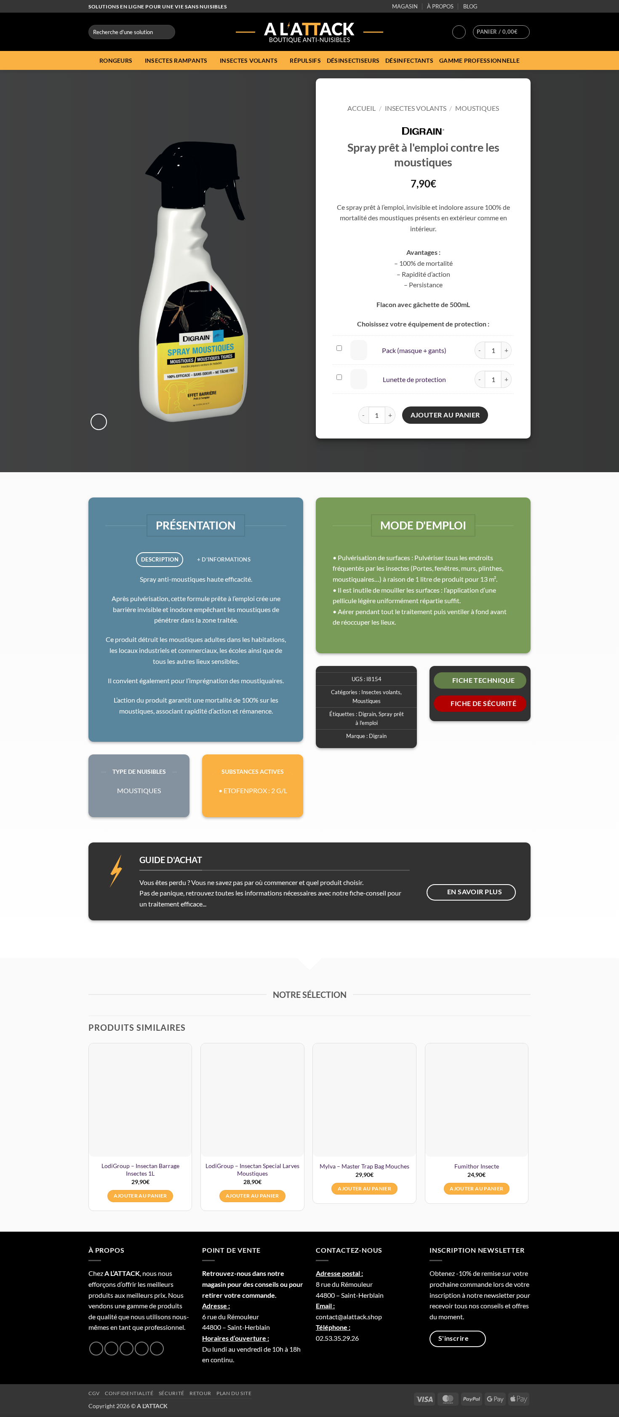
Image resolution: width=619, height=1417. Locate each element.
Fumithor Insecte (476, 1166)
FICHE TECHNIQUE (483, 680)
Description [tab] (160, 559)
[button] (501, 32)
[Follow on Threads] (510, 7)
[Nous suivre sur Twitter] (502, 7)
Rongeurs (115, 60)
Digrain (367, 714)
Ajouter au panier (445, 415)
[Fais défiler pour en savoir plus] (309, 453)
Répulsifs (305, 60)
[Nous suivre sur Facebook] (485, 7)
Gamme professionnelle (479, 60)
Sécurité (171, 1393)
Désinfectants (409, 60)
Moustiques (477, 108)
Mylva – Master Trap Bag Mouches (364, 1166)
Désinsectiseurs (353, 60)
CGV (94, 1393)
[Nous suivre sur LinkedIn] (518, 7)
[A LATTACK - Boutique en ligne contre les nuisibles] (310, 32)
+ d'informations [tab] (224, 559)
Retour (200, 1393)
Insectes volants (248, 60)
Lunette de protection (414, 379)
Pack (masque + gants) (414, 350)
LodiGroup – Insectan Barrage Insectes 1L (140, 1169)
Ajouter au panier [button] (140, 1195)
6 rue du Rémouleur (230, 1317)
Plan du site (233, 1393)
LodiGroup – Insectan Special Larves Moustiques (252, 1169)
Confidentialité (129, 1393)
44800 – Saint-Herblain (236, 1327)
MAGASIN (405, 6)
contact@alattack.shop (349, 1317)
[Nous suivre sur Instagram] (494, 7)
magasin (214, 1284)
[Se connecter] (459, 32)
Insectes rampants (176, 60)
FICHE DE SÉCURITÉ (483, 703)
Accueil (361, 108)
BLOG (470, 6)
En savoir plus (474, 892)
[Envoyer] (167, 32)
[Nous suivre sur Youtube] (526, 7)
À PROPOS (440, 6)
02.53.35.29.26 (337, 1338)
